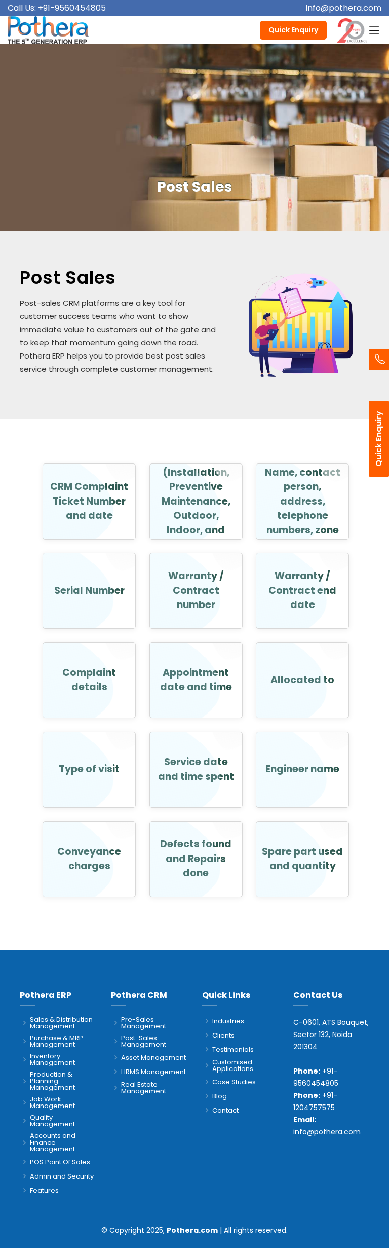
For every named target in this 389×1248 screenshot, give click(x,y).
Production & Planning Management (52, 1081)
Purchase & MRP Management (56, 1041)
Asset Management (153, 1057)
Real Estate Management (143, 1087)
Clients (223, 1035)
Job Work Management (52, 1102)
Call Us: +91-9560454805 (57, 8)
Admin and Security (62, 1176)
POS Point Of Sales (60, 1162)
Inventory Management (52, 1059)
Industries (228, 1021)
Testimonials (233, 1049)
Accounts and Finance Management (52, 1142)
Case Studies (234, 1082)
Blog (219, 1096)
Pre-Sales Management (143, 1022)
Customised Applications (232, 1065)
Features (44, 1190)
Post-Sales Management (143, 1041)
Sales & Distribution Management (61, 1022)
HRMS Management (153, 1071)
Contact (225, 1110)
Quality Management (52, 1120)
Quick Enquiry (293, 30)
